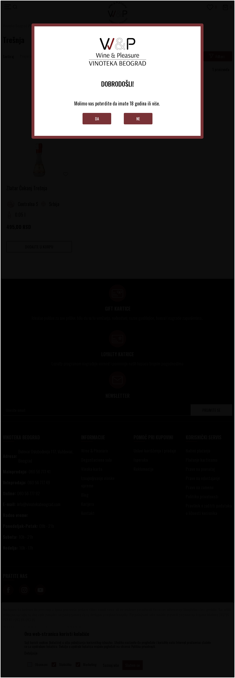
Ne (138, 119)
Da (97, 119)
